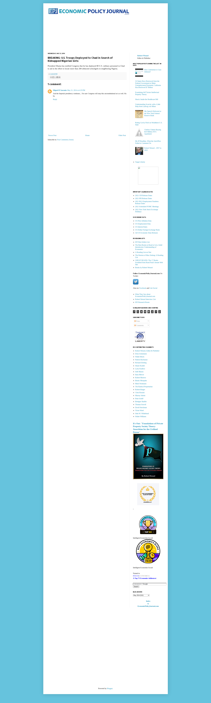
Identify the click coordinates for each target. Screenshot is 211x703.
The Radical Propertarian (144, 387)
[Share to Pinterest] (59, 77)
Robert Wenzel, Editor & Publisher (147, 351)
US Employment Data (143, 224)
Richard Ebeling (140, 363)
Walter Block (139, 357)
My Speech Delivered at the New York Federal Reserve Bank (152, 113)
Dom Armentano (141, 354)
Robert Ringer (140, 389)
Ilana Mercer (139, 375)
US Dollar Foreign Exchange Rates (147, 230)
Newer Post (52, 135)
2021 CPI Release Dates (143, 195)
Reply (55, 99)
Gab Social (153, 288)
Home (87, 135)
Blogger (109, 688)
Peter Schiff (139, 399)
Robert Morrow (140, 378)
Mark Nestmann (140, 384)
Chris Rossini (140, 392)
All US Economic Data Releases (146, 233)
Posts (138, 321)
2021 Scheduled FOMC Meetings (147, 206)
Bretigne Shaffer (141, 401)
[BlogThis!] (53, 77)
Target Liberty (140, 162)
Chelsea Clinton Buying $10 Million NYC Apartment (152, 132)
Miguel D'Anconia (60, 90)
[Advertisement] (105, 34)
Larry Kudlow (140, 369)
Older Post (122, 135)
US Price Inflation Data (143, 221)
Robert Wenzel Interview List (145, 299)
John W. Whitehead (142, 413)
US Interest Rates (141, 227)
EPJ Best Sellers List (142, 242)
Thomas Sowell (140, 404)
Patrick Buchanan (141, 360)
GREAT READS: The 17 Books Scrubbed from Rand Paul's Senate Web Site (149, 262)
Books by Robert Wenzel (144, 267)
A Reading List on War (143, 252)
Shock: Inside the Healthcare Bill (146, 99)
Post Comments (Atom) (65, 140)
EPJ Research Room (142, 302)
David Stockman (141, 407)
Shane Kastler (140, 366)
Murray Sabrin (140, 395)
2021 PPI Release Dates (143, 198)
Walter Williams (140, 416)
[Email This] (51, 77)
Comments (140, 325)
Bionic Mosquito (141, 380)
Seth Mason (139, 372)
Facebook (142, 288)
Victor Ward (139, 410)
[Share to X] (55, 77)
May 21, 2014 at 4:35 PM (76, 90)
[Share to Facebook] (57, 77)
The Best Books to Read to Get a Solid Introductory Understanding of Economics (148, 247)
